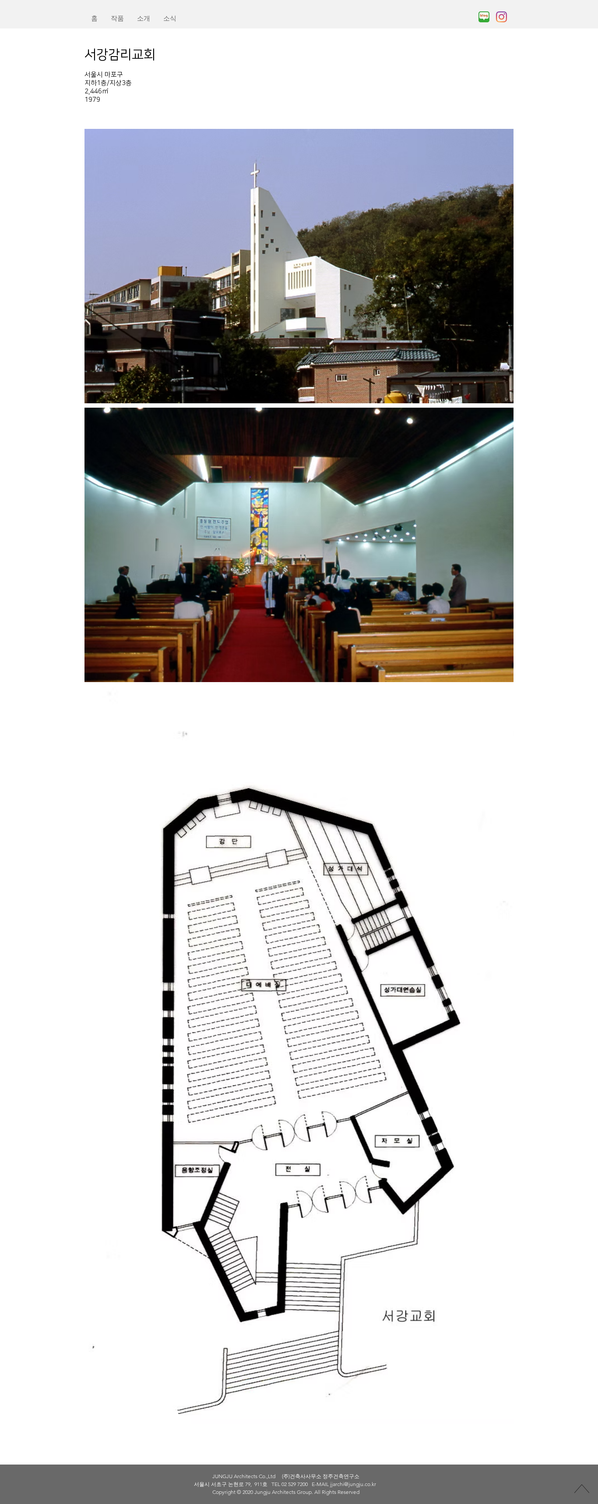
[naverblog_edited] (483, 16)
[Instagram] (501, 16)
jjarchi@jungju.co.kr (353, 1484)
